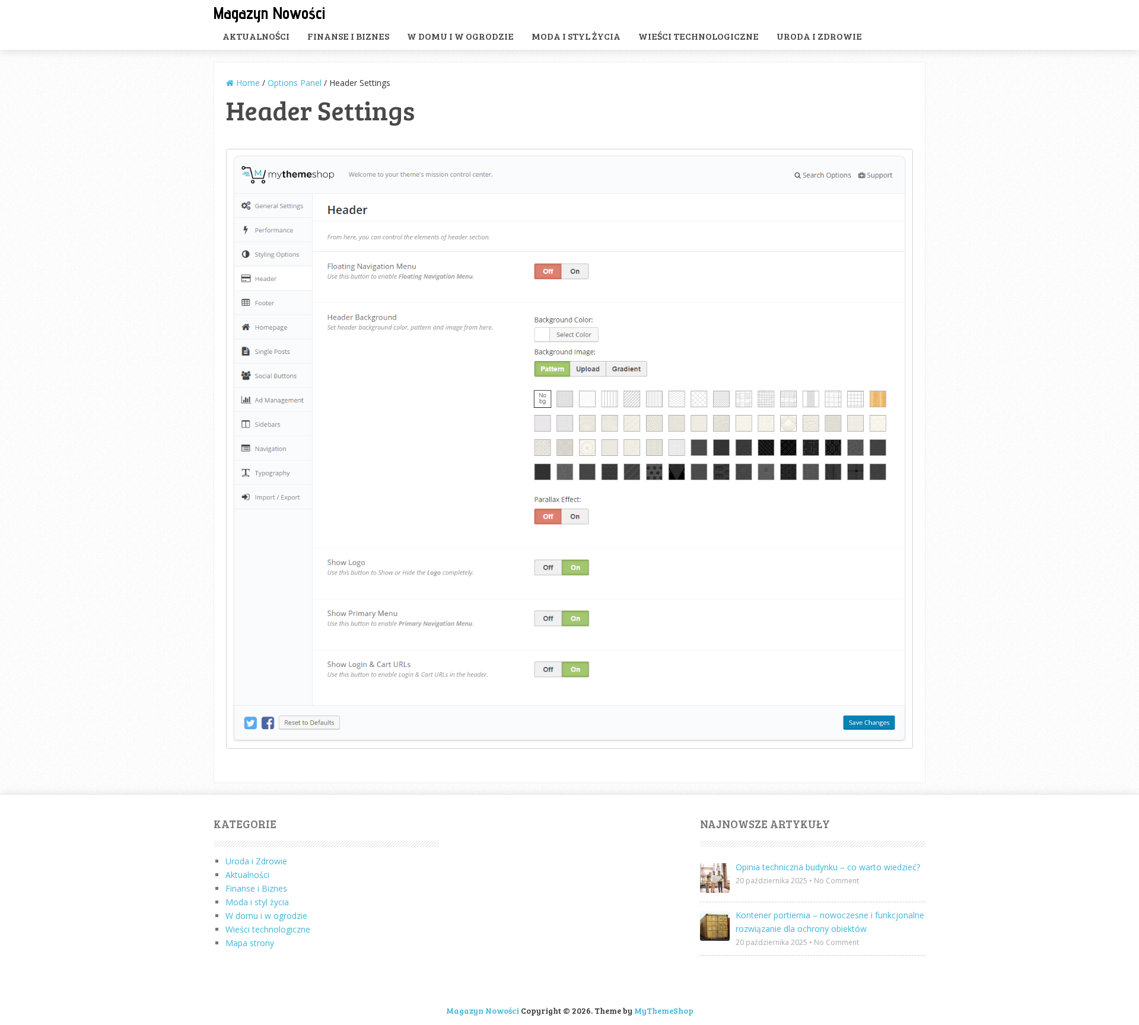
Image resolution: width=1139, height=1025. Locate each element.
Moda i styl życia (576, 36)
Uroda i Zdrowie (819, 36)
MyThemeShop (663, 1010)
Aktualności (255, 36)
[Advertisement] (569, 902)
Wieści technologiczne (698, 36)
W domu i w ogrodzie (460, 36)
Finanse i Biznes (348, 36)
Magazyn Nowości (269, 13)
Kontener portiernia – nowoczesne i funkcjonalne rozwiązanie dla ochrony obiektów (830, 921)
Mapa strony (249, 943)
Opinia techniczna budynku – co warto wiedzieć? (828, 867)
